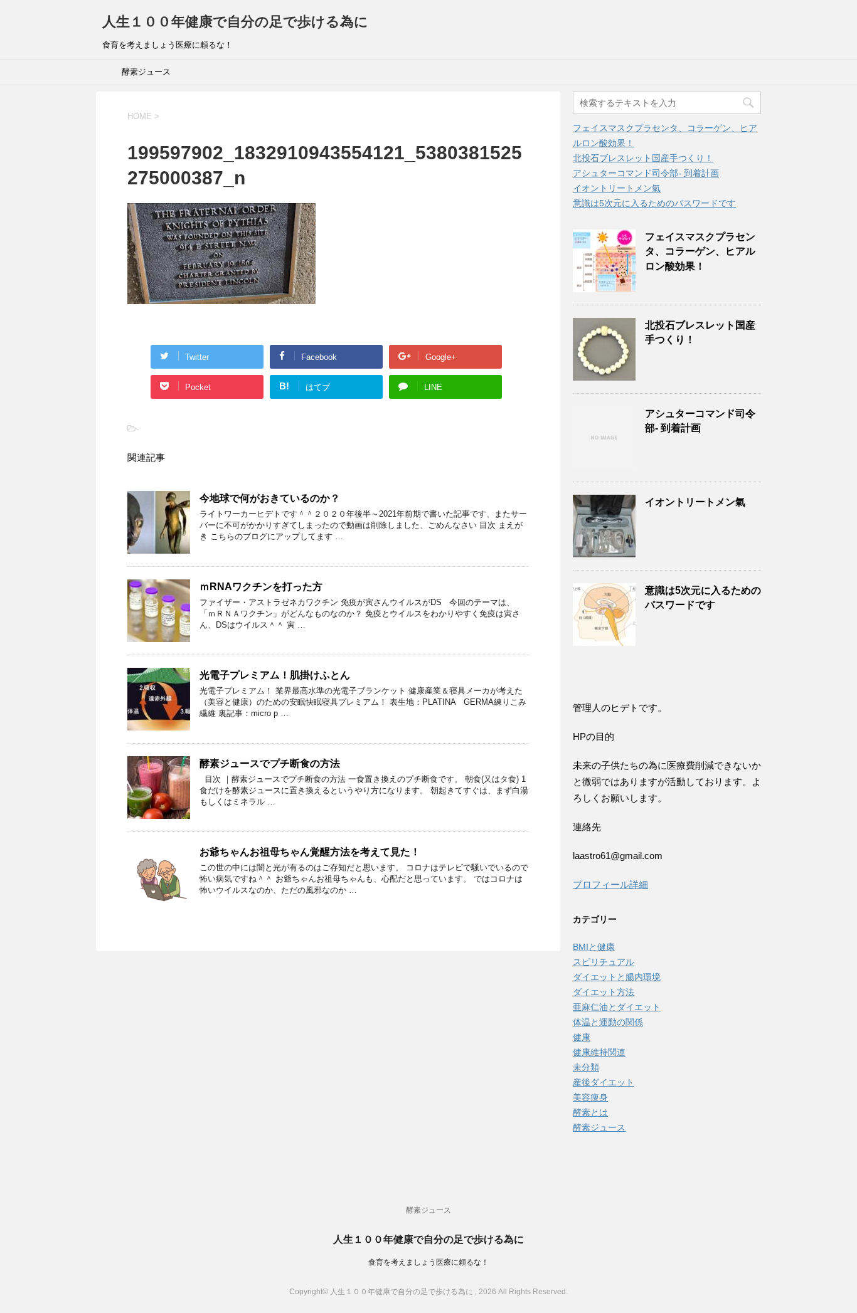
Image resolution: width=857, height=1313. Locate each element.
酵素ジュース (146, 71)
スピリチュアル (603, 962)
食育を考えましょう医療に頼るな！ (428, 1262)
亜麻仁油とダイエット (617, 1007)
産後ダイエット (603, 1082)
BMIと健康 (594, 947)
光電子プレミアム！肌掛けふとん (275, 675)
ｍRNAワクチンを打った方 (261, 586)
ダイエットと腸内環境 (617, 977)
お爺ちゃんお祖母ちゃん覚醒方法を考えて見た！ (310, 851)
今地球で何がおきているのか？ (270, 498)
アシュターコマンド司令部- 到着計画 (646, 173)
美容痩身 (590, 1097)
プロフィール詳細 (610, 884)
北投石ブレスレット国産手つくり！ (643, 158)
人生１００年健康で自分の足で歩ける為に (235, 21)
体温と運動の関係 (608, 1022)
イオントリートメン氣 (617, 188)
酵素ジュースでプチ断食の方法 (270, 763)
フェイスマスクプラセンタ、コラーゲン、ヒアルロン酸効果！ (700, 251)
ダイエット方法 (603, 992)
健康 (581, 1037)
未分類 (586, 1067)
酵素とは (590, 1112)
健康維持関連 (599, 1052)
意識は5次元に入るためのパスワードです (654, 203)
